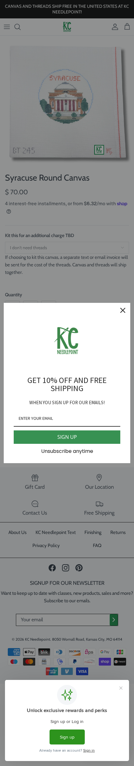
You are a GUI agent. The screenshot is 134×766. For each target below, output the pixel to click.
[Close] (122, 310)
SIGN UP (67, 437)
